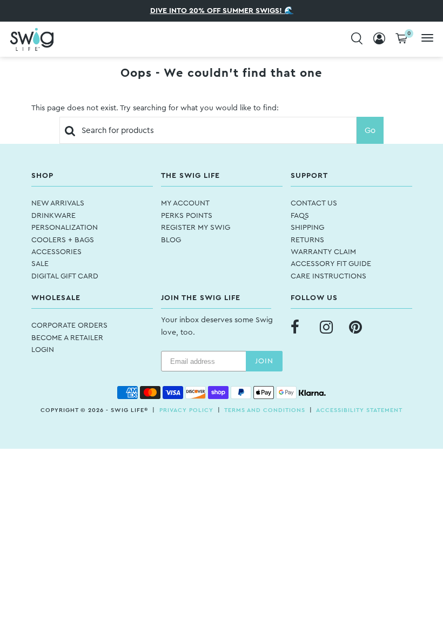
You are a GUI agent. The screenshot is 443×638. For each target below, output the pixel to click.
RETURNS (307, 240)
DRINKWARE (53, 216)
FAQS (300, 216)
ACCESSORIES (56, 252)
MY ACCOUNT (185, 203)
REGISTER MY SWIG (195, 227)
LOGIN (42, 350)
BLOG (171, 240)
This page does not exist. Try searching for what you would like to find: (155, 108)
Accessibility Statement (359, 410)
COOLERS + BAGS (62, 240)
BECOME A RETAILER (67, 338)
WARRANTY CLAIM (323, 252)
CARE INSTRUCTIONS (328, 276)
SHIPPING (307, 227)
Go (370, 131)
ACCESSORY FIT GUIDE (331, 264)
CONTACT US (314, 203)
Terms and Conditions (264, 410)
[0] (401, 39)
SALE (40, 264)
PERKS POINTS (186, 216)
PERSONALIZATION (64, 227)
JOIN (264, 361)
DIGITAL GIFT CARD (64, 276)
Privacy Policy (186, 410)
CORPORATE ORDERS (69, 325)
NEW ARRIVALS (57, 203)
